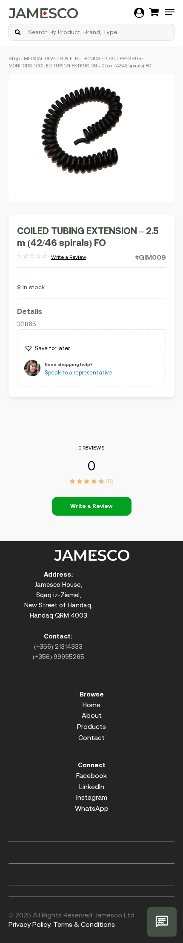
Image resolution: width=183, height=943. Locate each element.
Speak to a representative (78, 372)
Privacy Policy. (30, 924)
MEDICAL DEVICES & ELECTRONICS (62, 58)
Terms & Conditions (84, 924)
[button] (47, 348)
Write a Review (51, 257)
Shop (14, 58)
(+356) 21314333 (58, 646)
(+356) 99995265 (58, 656)
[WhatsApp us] (162, 922)
